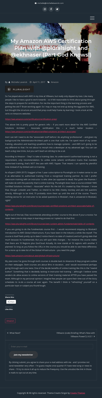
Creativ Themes (77, 393)
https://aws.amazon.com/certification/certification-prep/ (31, 119)
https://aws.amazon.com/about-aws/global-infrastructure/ (32, 255)
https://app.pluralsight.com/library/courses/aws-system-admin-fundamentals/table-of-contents (49, 223)
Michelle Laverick (19, 82)
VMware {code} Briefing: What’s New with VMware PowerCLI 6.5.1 (75, 335)
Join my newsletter (23, 354)
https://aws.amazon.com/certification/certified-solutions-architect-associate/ (40, 131)
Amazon (55, 82)
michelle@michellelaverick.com (50, 3)
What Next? (15, 333)
